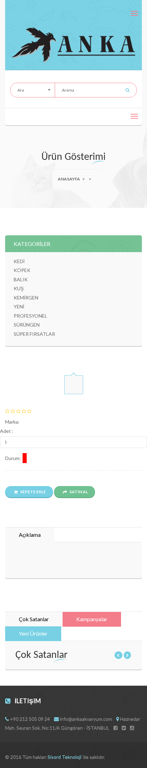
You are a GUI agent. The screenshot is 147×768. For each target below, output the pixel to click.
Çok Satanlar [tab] (34, 619)
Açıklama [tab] (30, 534)
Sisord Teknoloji (65, 757)
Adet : (6, 431)
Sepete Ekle (32, 491)
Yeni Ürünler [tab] (33, 633)
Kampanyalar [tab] (91, 619)
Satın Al (78, 491)
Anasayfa (69, 178)
